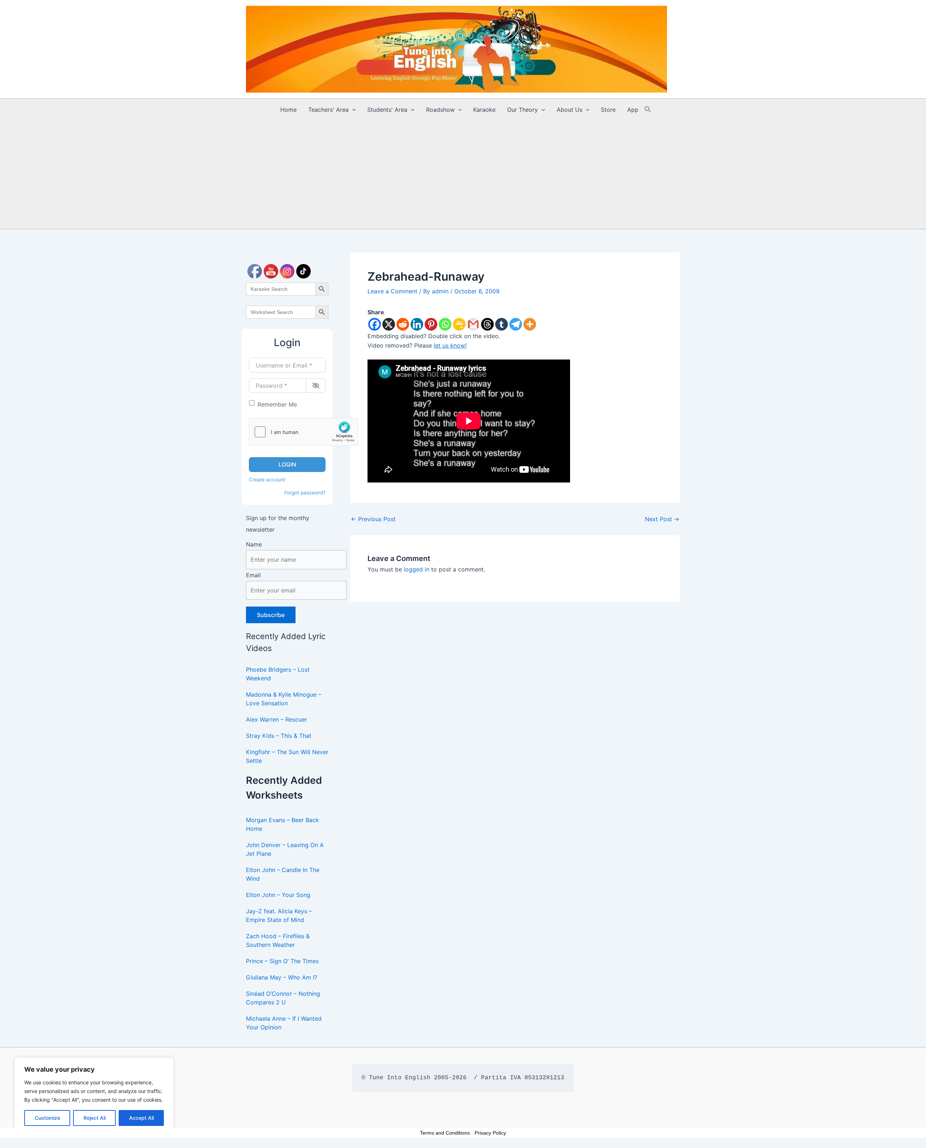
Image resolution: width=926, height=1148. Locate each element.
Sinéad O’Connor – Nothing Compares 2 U (283, 998)
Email (253, 575)
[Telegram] (515, 324)
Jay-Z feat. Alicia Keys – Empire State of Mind (279, 915)
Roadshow (440, 109)
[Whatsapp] (445, 324)
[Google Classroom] (459, 324)
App (632, 109)
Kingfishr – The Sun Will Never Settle (287, 756)
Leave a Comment (392, 291)
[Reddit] (402, 324)
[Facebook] (374, 324)
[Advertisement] (463, 174)
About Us (569, 109)
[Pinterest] (431, 324)
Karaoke (484, 109)
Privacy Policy (490, 1133)
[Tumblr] (501, 324)
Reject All (95, 1118)
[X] (388, 324)
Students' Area (387, 109)
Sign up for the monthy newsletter (277, 523)
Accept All (141, 1118)
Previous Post (373, 519)
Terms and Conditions (445, 1133)
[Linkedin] (417, 324)
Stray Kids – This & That (278, 735)
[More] (529, 324)
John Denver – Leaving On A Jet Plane (285, 849)
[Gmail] (473, 324)
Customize (47, 1118)
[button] (352, 109)
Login (287, 464)
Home (288, 109)
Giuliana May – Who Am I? (281, 977)
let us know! (450, 345)
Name (254, 544)
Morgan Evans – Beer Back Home (282, 824)
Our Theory (522, 109)
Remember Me (277, 404)
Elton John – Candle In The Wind (282, 874)
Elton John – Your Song (278, 894)
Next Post (662, 519)
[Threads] (487, 324)
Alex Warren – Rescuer (276, 719)
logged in (416, 569)
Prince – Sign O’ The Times (282, 961)
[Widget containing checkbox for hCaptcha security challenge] (303, 432)
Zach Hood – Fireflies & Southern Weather (278, 940)
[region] (94, 1096)
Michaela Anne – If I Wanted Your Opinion (284, 1023)
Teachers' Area (328, 109)
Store (608, 109)
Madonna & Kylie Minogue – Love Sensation (283, 699)
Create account (267, 479)
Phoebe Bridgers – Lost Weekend (278, 674)
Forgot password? (305, 493)
